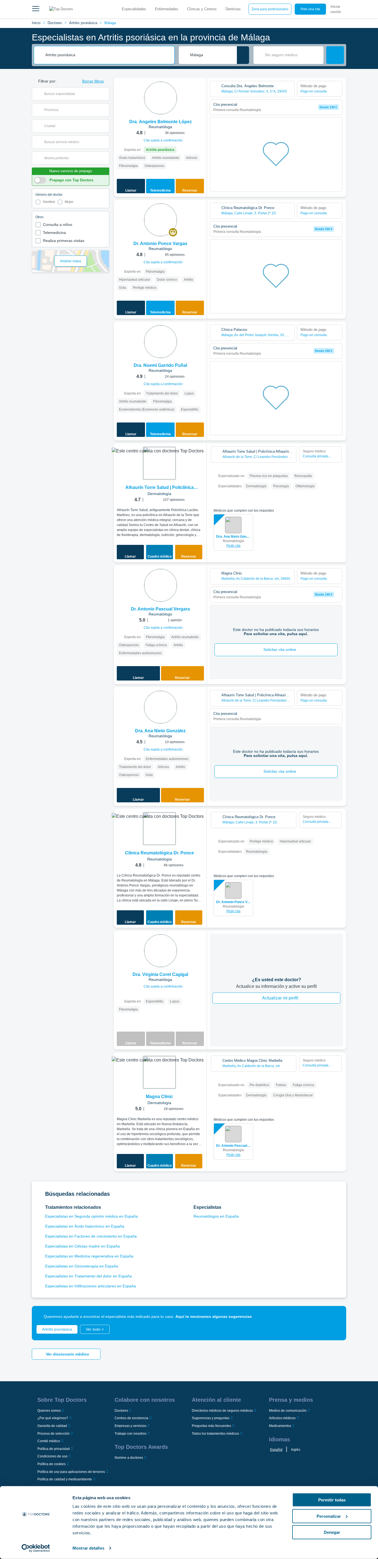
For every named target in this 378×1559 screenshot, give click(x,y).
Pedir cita (233, 546)
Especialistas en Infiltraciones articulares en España (90, 1286)
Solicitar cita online (279, 649)
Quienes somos (49, 1411)
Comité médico (48, 1441)
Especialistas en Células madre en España (82, 1246)
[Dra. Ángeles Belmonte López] (160, 98)
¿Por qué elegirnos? (52, 1418)
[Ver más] (201, 90)
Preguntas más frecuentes (211, 1426)
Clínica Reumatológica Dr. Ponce (159, 853)
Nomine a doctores (129, 1458)
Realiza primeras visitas (63, 240)
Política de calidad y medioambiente (64, 1479)
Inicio (36, 23)
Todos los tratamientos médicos (215, 1434)
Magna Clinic (159, 1096)
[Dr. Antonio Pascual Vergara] (160, 585)
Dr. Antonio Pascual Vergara (233, 1146)
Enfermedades (166, 9)
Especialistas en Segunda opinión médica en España (91, 1216)
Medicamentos (280, 1426)
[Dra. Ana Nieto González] (160, 707)
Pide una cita (310, 9)
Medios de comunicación (288, 1411)
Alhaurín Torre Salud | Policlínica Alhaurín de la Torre (159, 488)
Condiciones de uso (52, 1456)
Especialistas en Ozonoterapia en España (81, 1266)
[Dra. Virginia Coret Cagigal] (160, 950)
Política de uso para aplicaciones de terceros (71, 1472)
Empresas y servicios (130, 1426)
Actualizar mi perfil (280, 998)
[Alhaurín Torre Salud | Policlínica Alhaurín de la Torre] (159, 463)
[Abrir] (105, 94)
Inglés (295, 1450)
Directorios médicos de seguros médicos (222, 1411)
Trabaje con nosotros (130, 1434)
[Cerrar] (336, 1316)
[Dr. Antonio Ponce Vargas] (160, 219)
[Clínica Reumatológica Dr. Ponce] (159, 828)
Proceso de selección (53, 1434)
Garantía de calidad (52, 1426)
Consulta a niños (57, 224)
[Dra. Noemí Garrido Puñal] (160, 341)
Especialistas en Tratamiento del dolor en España (88, 1276)
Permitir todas (332, 1500)
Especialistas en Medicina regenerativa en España (89, 1256)
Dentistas (233, 9)
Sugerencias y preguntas (210, 1418)
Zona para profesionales (270, 9)
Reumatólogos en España (216, 1216)
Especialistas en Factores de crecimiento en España (91, 1236)
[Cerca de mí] (243, 55)
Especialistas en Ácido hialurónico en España (84, 1226)
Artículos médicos (282, 1418)
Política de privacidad (53, 1449)
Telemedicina (54, 232)
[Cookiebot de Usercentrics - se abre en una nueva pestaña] (36, 1548)
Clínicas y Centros (202, 9)
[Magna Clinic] (159, 1072)
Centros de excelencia (131, 1418)
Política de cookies (51, 1464)
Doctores (55, 23)
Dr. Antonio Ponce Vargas (233, 902)
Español (276, 1450)
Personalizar (329, 1516)
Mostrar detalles (88, 1548)
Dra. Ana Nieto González (233, 536)
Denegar (332, 1532)
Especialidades (134, 9)
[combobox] (108, 55)
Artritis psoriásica (83, 23)
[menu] (36, 9)
